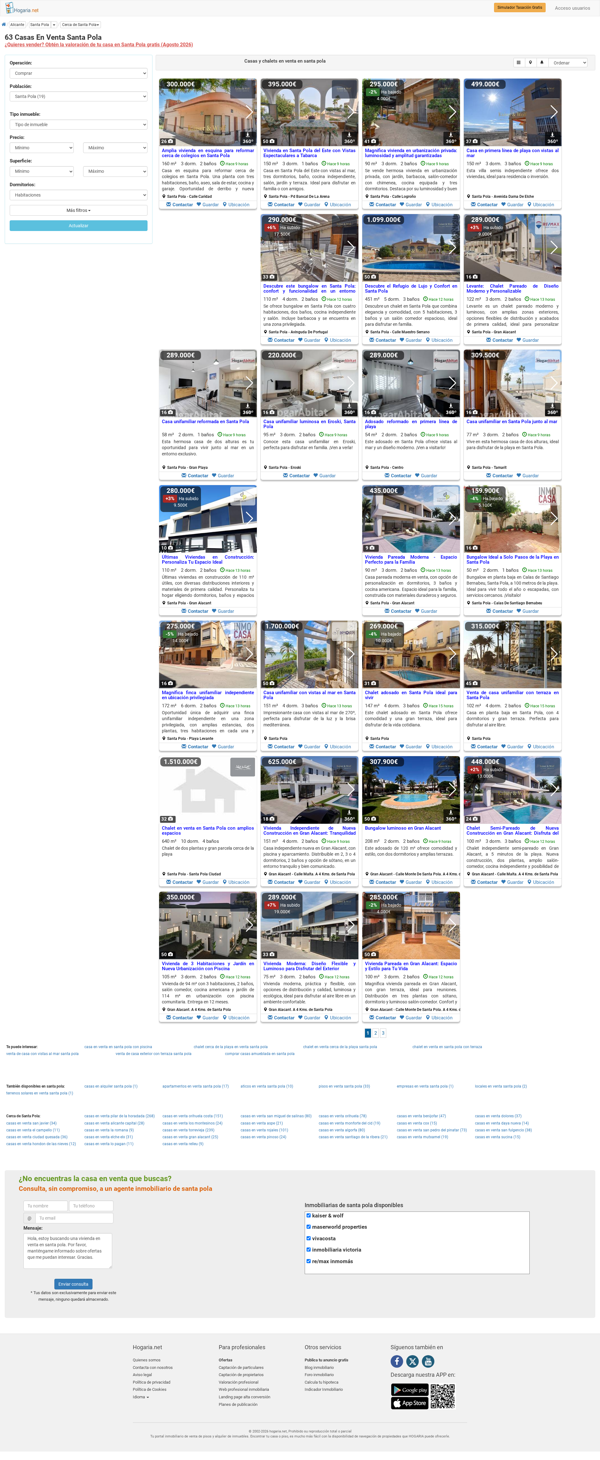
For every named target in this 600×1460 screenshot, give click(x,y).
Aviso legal (142, 1374)
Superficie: (21, 161)
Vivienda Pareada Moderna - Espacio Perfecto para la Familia (411, 559)
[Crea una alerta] (543, 62)
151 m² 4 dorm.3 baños (309, 722)
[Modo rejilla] (519, 62)
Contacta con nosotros (153, 1367)
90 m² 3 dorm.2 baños (411, 180)
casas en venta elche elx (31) (108, 1137)
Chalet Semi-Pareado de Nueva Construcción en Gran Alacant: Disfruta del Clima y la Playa (513, 833)
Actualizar (78, 225)
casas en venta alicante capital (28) (114, 1123)
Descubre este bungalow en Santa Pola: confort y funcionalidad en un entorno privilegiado (309, 291)
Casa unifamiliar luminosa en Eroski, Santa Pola (309, 424)
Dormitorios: (22, 184)
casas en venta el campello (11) (33, 1130)
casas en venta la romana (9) (109, 1130)
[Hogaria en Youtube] (430, 1362)
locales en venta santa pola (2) (501, 1086)
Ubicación (238, 204)
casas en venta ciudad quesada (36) (37, 1137)
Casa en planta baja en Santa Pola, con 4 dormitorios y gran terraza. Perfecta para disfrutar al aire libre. (513, 718)
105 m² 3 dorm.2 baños (208, 993)
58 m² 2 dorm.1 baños (208, 451)
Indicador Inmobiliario (324, 1389)
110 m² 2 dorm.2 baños (208, 586)
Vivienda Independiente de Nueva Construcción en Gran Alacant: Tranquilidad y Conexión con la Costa (309, 833)
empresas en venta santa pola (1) (425, 1086)
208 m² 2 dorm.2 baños (413, 857)
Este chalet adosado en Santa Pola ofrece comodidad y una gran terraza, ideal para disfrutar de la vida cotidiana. (411, 718)
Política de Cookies (150, 1389)
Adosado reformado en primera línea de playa (411, 424)
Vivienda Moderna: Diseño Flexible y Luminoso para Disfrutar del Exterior (309, 966)
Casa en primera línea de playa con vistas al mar (513, 153)
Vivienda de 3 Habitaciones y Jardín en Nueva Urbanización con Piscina (208, 966)
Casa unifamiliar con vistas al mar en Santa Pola (309, 695)
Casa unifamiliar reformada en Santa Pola (205, 421)
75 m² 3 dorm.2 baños (309, 993)
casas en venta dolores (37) (498, 1116)
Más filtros (77, 210)
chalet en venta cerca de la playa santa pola (340, 1047)
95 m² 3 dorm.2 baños (309, 451)
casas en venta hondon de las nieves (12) (41, 1144)
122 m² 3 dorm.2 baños (513, 315)
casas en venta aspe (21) (262, 1123)
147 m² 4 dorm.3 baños (411, 722)
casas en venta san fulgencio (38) (503, 1130)
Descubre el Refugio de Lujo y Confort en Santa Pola (411, 288)
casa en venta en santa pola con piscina (118, 1047)
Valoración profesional (238, 1382)
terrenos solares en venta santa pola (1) (39, 1093)
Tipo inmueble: (25, 114)
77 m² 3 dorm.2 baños (513, 451)
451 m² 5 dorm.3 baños (411, 315)
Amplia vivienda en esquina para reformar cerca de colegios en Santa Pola (208, 153)
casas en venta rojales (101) (264, 1130)
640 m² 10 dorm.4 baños (208, 857)
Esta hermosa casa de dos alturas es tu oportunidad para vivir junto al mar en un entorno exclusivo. (208, 447)
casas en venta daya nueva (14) (502, 1123)
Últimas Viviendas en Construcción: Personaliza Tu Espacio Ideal (208, 559)
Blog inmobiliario (319, 1367)
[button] (80, 24)
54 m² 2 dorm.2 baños (411, 451)
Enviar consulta (73, 1284)
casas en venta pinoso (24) (263, 1137)
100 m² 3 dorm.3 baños (513, 857)
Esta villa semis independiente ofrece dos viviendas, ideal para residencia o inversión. (513, 173)
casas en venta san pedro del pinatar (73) (432, 1130)
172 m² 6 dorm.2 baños (208, 722)
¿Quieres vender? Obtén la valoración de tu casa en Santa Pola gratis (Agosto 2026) (99, 45)
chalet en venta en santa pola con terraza (447, 1047)
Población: (21, 86)
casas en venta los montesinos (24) (192, 1123)
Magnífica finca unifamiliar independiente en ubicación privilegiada (208, 695)
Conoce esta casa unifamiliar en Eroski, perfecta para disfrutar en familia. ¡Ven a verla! (309, 444)
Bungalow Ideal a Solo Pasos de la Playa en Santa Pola (513, 559)
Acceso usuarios (572, 8)
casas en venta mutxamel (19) (422, 1137)
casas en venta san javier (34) (31, 1123)
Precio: (17, 137)
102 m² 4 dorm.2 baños (513, 722)
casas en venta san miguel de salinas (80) (276, 1116)
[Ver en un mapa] (531, 62)
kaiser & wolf (327, 1216)
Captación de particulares (241, 1367)
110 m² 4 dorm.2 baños (309, 315)
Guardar (210, 204)
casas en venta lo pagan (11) (108, 1144)
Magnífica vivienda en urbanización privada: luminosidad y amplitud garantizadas (411, 153)
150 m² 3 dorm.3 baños (513, 180)
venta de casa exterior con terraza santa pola (154, 1054)
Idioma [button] (139, 1397)
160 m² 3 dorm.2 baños (208, 180)
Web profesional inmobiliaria (244, 1389)
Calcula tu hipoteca (321, 1382)
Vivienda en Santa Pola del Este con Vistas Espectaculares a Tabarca (309, 153)
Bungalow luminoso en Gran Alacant (403, 828)
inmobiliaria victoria (336, 1250)
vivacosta (324, 1239)
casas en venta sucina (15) (497, 1137)
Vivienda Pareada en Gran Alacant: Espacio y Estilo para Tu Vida (411, 966)
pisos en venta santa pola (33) (344, 1086)
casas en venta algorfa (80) (342, 1130)
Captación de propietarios (241, 1374)
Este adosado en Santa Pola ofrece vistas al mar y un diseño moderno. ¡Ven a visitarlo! (411, 444)
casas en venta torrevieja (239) (188, 1130)
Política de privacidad (151, 1382)
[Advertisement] (208, 281)
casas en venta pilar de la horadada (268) (119, 1116)
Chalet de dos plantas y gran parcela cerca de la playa (208, 851)
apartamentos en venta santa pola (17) (195, 1086)
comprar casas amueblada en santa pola (260, 1054)
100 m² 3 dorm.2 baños (413, 993)
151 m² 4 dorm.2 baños (309, 857)
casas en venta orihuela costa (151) (192, 1116)
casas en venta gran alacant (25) (190, 1137)
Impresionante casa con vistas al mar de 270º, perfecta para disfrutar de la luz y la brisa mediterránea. (309, 718)
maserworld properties (339, 1227)
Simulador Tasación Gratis (520, 7)
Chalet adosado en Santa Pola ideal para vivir (411, 695)
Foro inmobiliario (319, 1374)
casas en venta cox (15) (417, 1123)
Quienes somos (147, 1360)
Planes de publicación (238, 1404)
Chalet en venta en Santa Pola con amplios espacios (208, 830)
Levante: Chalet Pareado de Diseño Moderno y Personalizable (513, 288)
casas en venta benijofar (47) (421, 1116)
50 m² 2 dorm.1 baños (513, 586)
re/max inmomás (332, 1261)
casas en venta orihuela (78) (343, 1116)
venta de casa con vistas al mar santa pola (42, 1054)
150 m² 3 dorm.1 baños (309, 180)
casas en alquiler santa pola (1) (111, 1086)
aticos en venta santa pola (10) (267, 1086)
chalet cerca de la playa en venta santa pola (231, 1047)
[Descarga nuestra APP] (423, 1396)
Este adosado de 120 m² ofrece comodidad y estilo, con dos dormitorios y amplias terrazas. (411, 851)
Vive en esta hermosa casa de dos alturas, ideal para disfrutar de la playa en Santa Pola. (513, 444)
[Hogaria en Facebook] (398, 1362)
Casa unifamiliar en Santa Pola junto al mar (512, 421)
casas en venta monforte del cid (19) (349, 1123)
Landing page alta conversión (244, 1397)
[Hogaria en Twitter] (414, 1363)
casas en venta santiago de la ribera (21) (353, 1137)
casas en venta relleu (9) (182, 1144)
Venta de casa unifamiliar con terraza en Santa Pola (513, 695)
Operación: (21, 63)
